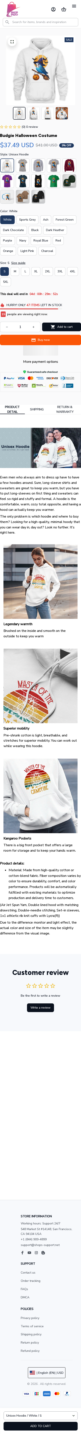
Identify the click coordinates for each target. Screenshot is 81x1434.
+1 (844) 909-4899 (34, 1239)
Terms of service (32, 1326)
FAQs (24, 1289)
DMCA (25, 1297)
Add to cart (40, 1426)
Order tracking (30, 1281)
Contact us (28, 1273)
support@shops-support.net (40, 1245)
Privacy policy (30, 1318)
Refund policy (30, 1351)
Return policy (30, 1343)
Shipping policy (31, 1334)
